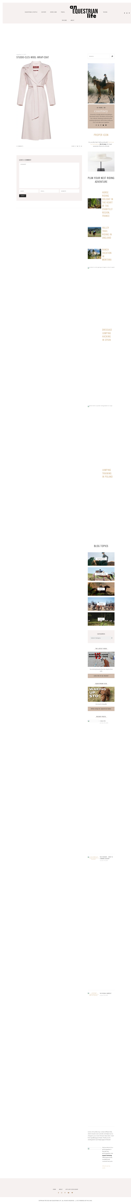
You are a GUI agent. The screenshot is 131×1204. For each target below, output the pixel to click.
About (72, 20)
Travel (63, 12)
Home (54, 1189)
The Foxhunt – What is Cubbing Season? (106, 857)
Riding (105, 12)
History (43, 12)
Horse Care (53, 12)
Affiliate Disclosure (72, 1189)
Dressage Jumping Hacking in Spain (107, 334)
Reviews (64, 20)
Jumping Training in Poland (107, 473)
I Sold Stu (103, 721)
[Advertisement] (65, 40)
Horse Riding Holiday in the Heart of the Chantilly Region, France (107, 204)
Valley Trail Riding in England (107, 232)
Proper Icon (101, 135)
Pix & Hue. (89, 1200)
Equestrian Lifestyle (31, 12)
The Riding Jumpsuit (105, 993)
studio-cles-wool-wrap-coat (32, 57)
